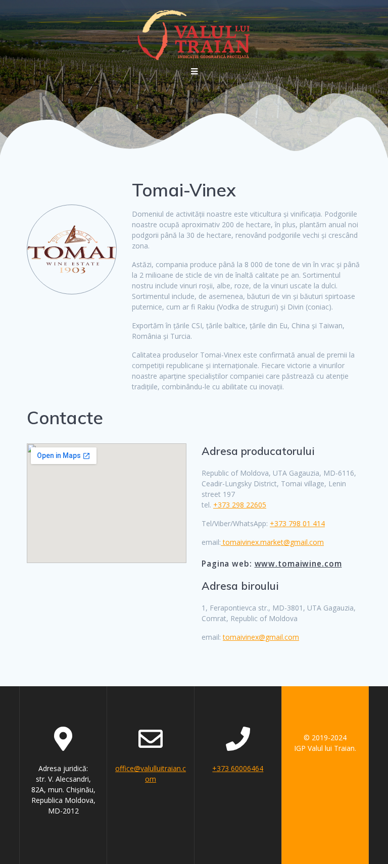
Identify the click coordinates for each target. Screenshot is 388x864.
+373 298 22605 (239, 505)
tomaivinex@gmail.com (261, 637)
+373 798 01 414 (297, 523)
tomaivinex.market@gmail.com (272, 542)
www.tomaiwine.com (298, 563)
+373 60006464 (237, 768)
